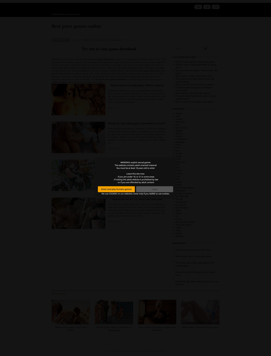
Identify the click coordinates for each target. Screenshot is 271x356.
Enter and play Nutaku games (116, 189)
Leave (155, 189)
